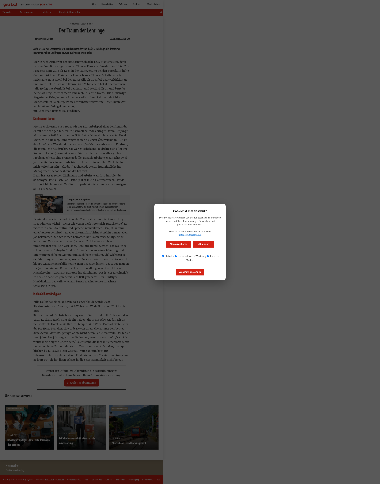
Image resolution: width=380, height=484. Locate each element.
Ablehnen (203, 244)
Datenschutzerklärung (189, 234)
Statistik (169, 256)
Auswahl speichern (190, 272)
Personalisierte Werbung (191, 256)
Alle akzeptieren (178, 244)
